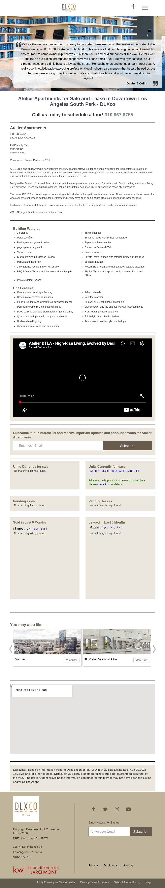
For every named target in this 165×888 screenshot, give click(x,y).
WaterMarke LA (92, 659)
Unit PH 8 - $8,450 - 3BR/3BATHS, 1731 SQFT (114, 471)
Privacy (93, 865)
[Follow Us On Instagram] (117, 809)
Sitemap (128, 865)
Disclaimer (110, 865)
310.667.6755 (119, 114)
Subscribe (127, 446)
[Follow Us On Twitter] (105, 809)
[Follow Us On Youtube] (128, 809)
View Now (71, 660)
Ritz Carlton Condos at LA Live (31, 659)
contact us (103, 484)
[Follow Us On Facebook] (93, 809)
